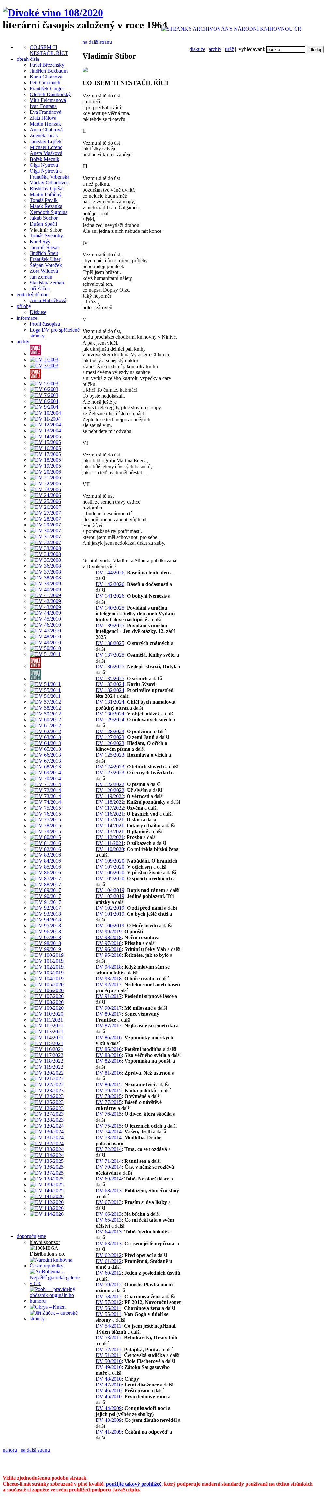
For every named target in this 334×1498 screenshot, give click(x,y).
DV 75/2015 (109, 1125)
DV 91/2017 (109, 996)
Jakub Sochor (44, 218)
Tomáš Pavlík (44, 200)
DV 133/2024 (110, 684)
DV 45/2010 (109, 1396)
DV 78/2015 (109, 1096)
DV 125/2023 (110, 755)
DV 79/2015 (109, 1090)
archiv (215, 49)
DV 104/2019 (110, 890)
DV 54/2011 (108, 1326)
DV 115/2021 (110, 819)
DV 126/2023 (110, 743)
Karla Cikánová (46, 76)
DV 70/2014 (109, 1167)
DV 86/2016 (109, 1037)
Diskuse (38, 312)
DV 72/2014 (109, 1149)
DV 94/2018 (109, 967)
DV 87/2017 (109, 1025)
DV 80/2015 (109, 1084)
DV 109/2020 (110, 861)
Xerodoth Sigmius (48, 212)
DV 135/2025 (110, 678)
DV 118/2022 (110, 802)
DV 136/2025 (110, 666)
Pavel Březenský (47, 65)
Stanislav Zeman (47, 282)
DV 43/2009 (109, 1420)
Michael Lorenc (46, 147)
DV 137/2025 (110, 655)
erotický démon (33, 294)
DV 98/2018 (109, 937)
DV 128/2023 (110, 731)
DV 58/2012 (109, 1296)
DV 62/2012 (109, 1255)
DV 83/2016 (109, 1055)
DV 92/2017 (109, 984)
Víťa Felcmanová (48, 100)
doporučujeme (31, 1236)
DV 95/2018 (109, 955)
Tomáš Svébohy (46, 235)
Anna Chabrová (46, 129)
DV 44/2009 (109, 1408)
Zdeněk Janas (44, 135)
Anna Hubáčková (48, 300)
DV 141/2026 (110, 596)
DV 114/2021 (110, 825)
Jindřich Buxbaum (49, 71)
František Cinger (47, 88)
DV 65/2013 (109, 1220)
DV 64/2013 (109, 1231)
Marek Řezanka (46, 206)
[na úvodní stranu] (53, 13)
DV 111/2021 (110, 843)
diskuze (197, 49)
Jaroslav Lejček (46, 141)
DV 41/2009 (109, 1432)
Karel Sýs (40, 241)
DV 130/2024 (110, 713)
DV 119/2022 (110, 796)
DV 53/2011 (108, 1337)
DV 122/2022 (110, 784)
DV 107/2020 (110, 867)
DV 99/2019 (109, 931)
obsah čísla (28, 59)
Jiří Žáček (40, 288)
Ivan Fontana (43, 106)
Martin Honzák (45, 124)
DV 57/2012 (109, 1302)
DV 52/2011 (108, 1349)
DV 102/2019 (110, 908)
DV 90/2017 (109, 1008)
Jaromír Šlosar (44, 247)
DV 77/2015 (109, 1102)
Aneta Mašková (46, 153)
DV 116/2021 (110, 814)
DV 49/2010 (109, 1367)
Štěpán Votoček (46, 265)
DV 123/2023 (110, 772)
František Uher (45, 259)
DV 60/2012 (109, 1273)
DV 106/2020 (110, 872)
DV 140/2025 (110, 608)
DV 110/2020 (110, 849)
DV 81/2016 (109, 1073)
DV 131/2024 (110, 702)
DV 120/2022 (110, 790)
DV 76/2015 (109, 1114)
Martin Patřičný (46, 194)
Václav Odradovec (49, 182)
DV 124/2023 (110, 766)
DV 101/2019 (110, 914)
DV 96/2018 (109, 949)
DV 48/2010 (109, 1379)
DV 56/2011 (108, 1308)
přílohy (24, 306)
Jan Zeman (41, 277)
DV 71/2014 (109, 1161)
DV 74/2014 (109, 1131)
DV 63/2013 (109, 1243)
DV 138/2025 (110, 643)
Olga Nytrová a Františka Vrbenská (49, 174)
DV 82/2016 (109, 1061)
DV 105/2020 (110, 878)
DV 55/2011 (108, 1314)
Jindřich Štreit (44, 253)
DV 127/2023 (110, 737)
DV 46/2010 (109, 1390)
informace (27, 318)
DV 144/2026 (110, 572)
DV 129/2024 (110, 719)
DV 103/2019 (110, 896)
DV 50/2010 (109, 1361)
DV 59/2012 (109, 1284)
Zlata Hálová (43, 118)
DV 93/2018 (109, 978)
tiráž (229, 49)
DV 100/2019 (110, 925)
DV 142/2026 (110, 584)
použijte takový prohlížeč (133, 1484)
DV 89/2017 (109, 1014)
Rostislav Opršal (47, 188)
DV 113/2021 (110, 831)
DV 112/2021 (110, 837)
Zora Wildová (44, 271)
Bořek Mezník (44, 159)
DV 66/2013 (109, 1214)
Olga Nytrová (44, 165)
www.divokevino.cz (111, 1467)
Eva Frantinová (45, 112)
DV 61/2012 (109, 1261)
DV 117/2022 (110, 808)
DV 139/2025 (110, 625)
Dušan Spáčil (43, 224)
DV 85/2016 (109, 1049)
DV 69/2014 (109, 1178)
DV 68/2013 (109, 1190)
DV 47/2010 (109, 1384)
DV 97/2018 (109, 943)
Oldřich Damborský (50, 94)
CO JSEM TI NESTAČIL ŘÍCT (49, 50)
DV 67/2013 (109, 1202)
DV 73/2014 (109, 1137)
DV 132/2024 (110, 690)
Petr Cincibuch (45, 82)
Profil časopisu (45, 324)
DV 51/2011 (108, 1355)
